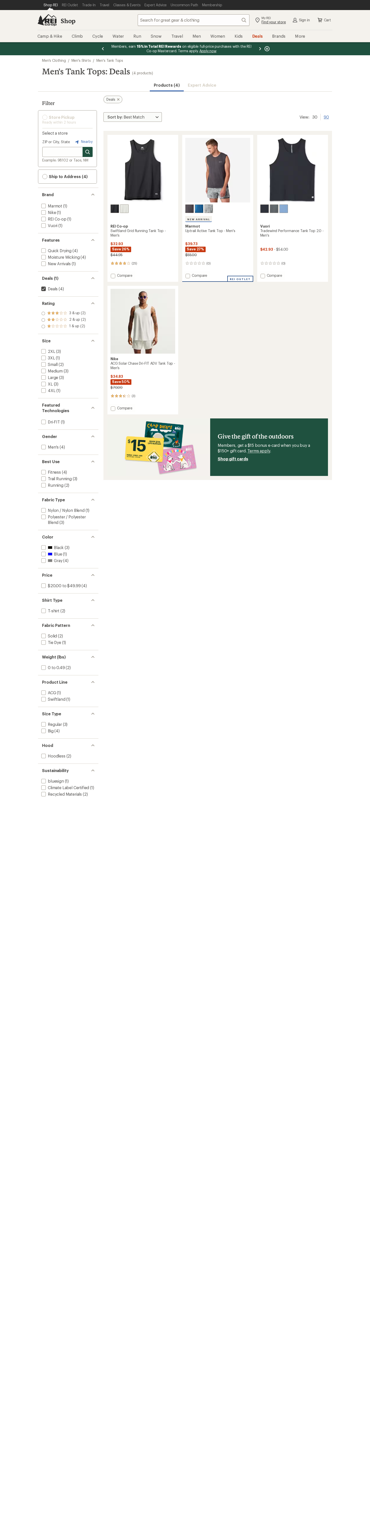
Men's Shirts (81, 60)
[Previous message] (103, 48)
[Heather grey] (274, 208)
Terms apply (258, 450)
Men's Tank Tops (109, 60)
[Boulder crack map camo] (208, 208)
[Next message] (260, 48)
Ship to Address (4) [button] (68, 176)
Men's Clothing (54, 60)
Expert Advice (202, 85)
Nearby (86, 141)
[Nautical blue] (199, 208)
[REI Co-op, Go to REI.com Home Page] (47, 20)
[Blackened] (189, 208)
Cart (327, 20)
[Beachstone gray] (124, 208)
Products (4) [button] (167, 85)
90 (326, 116)
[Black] (114, 208)
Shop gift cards (233, 458)
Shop (68, 20)
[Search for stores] (88, 152)
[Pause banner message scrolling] (266, 48)
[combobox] (193, 20)
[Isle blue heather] (283, 208)
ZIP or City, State (56, 142)
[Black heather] (264, 208)
